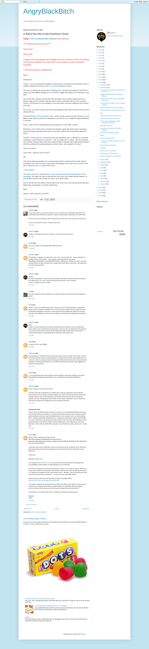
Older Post (85, 509)
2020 (100, 52)
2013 (100, 71)
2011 (100, 77)
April (102, 176)
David (30, 243)
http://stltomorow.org (44, 463)
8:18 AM (31, 268)
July (101, 168)
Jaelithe (31, 210)
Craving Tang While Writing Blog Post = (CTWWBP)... (51, 606)
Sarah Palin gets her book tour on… (111, 116)
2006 (100, 193)
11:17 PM (31, 366)
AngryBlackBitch (48, 11)
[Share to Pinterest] (54, 199)
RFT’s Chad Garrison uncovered (37, 138)
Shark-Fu (32, 231)
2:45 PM (31, 500)
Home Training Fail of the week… (110, 118)
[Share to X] (49, 199)
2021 (100, 50)
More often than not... (106, 125)
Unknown (32, 254)
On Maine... (103, 148)
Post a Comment (31, 504)
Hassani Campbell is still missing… (111, 156)
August (102, 165)
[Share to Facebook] (52, 199)
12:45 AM (31, 248)
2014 (100, 69)
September (104, 162)
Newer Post (27, 509)
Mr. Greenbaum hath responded (44, 39)
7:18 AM (31, 380)
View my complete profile (115, 36)
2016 (100, 63)
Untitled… (28, 617)
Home (57, 509)
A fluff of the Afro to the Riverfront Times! (112, 110)
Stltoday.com (37, 103)
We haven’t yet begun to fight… (110, 133)
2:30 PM (31, 225)
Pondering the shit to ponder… (109, 153)
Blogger (83, 634)
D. (29, 291)
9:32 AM (31, 285)
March (102, 178)
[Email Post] (41, 199)
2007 (100, 190)
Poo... (102, 113)
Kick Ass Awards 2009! (107, 138)
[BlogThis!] (47, 199)
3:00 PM (31, 237)
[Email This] (45, 199)
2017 (100, 61)
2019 (100, 55)
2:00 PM (31, 316)
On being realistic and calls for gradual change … (40, 598)
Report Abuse (102, 201)
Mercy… (102, 135)
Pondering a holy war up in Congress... (112, 107)
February (103, 181)
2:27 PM (31, 428)
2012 (100, 74)
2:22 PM (31, 347)
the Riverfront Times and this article (40, 116)
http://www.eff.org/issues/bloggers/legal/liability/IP (44, 480)
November (103, 87)
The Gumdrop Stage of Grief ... (35, 519)
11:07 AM (31, 299)
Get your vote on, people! (108, 151)
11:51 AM (31, 403)
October (103, 159)
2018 (100, 58)
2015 (100, 66)
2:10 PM (31, 335)
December (103, 85)
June (102, 170)
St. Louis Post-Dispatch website (60, 86)
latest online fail (32, 174)
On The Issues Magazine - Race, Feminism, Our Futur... (110, 122)
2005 (100, 195)
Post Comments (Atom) (39, 512)
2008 (100, 187)
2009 (100, 82)
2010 (100, 80)
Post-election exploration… (108, 145)
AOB (30, 305)
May (101, 173)
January (103, 184)
